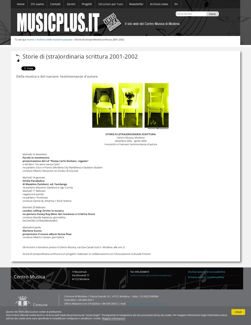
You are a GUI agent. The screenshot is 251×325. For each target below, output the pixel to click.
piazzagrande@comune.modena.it (146, 303)
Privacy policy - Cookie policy (206, 277)
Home (30, 39)
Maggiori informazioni (113, 318)
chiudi (238, 312)
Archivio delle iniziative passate (54, 39)
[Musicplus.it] (125, 22)
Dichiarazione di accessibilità (206, 272)
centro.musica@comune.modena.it (150, 275)
